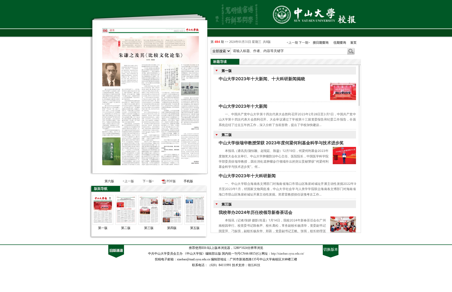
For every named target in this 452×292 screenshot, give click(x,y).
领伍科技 (254, 265)
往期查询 (340, 42)
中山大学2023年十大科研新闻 (247, 175)
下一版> (148, 181)
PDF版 (171, 181)
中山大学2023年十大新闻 (243, 106)
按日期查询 (321, 42)
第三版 (226, 204)
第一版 (226, 70)
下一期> (304, 42)
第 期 (218, 42)
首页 (353, 42)
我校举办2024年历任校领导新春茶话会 (255, 212)
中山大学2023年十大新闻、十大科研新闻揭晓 (262, 78)
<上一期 (292, 42)
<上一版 (128, 181)
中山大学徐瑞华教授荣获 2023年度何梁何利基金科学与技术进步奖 (281, 142)
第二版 (226, 135)
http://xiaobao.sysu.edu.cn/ (287, 253)
